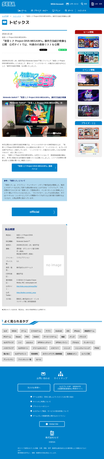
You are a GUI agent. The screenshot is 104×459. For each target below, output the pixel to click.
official (34, 211)
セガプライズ (8, 342)
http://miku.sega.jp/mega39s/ (27, 286)
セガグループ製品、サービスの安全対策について (51, 411)
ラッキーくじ (88, 342)
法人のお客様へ (34, 388)
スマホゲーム (36, 331)
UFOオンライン (61, 342)
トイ (20, 342)
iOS (68, 331)
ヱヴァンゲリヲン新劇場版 (52, 354)
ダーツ (70, 10)
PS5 (27, 337)
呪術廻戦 (34, 354)
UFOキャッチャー (44, 342)
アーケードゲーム (50, 337)
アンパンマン (8, 359)
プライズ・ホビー (41, 10)
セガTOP (5, 16)
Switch (36, 337)
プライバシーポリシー (41, 406)
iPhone (77, 331)
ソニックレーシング (82, 348)
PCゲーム (7, 337)
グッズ (72, 337)
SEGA (14, 331)
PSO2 (97, 348)
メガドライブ (8, 348)
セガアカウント (20, 354)
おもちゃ (29, 342)
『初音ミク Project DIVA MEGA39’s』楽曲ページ (34, 167)
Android (58, 331)
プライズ (82, 337)
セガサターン (23, 348)
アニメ (57, 10)
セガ (5, 331)
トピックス (82, 10)
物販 (63, 337)
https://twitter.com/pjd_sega (26, 292)
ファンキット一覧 (24, 359)
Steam (18, 337)
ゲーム (24, 10)
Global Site (53, 424)
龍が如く (7, 354)
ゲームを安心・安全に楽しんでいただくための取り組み (53, 397)
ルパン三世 (86, 354)
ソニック (67, 348)
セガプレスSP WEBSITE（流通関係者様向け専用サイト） (70, 387)
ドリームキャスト (39, 348)
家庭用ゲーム (89, 331)
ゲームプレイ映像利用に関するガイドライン (49, 416)
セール (38, 359)
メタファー (55, 348)
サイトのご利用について (42, 401)
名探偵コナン (72, 354)
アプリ (48, 331)
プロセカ (75, 342)
